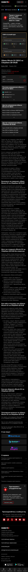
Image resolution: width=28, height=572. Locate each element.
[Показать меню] (26, 2)
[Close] (25, 14)
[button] (4, 66)
